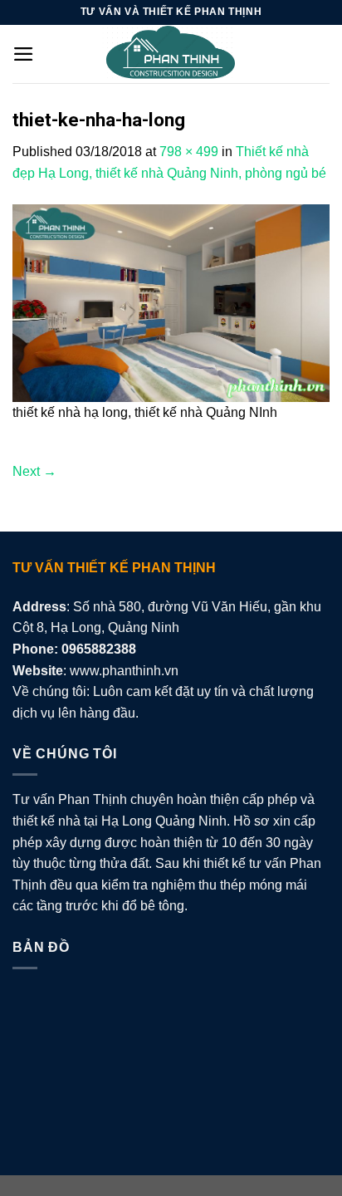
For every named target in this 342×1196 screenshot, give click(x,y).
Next (34, 471)
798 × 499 (188, 152)
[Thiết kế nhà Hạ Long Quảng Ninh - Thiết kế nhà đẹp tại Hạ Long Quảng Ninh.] (171, 54)
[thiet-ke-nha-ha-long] (171, 302)
